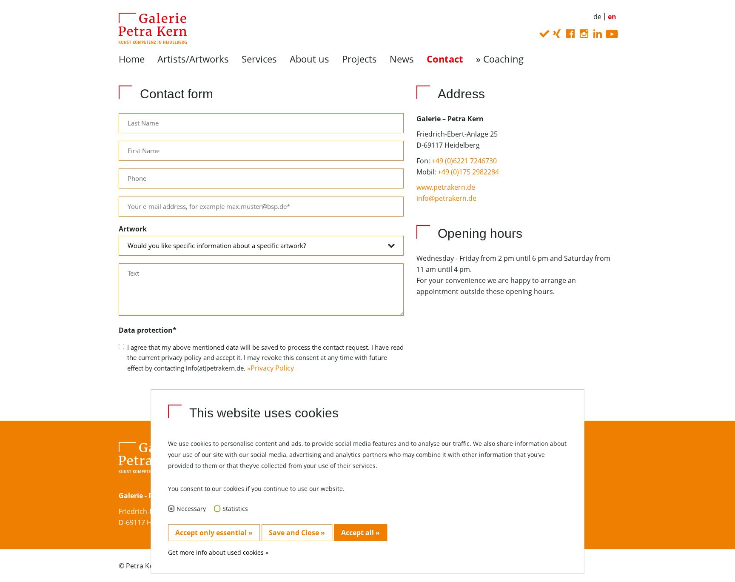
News (402, 58)
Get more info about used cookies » (218, 552)
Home (132, 58)
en (612, 16)
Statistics (235, 508)
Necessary (191, 508)
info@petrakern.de (446, 198)
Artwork (133, 229)
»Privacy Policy (270, 368)
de (597, 16)
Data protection (148, 330)
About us (309, 58)
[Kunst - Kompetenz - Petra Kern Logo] (149, 27)
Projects (359, 58)
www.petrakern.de (445, 187)
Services (259, 58)
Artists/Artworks (193, 58)
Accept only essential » (214, 532)
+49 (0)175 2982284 (468, 172)
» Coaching (500, 58)
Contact (445, 58)
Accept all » (360, 532)
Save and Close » (297, 532)
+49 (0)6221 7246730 (464, 160)
